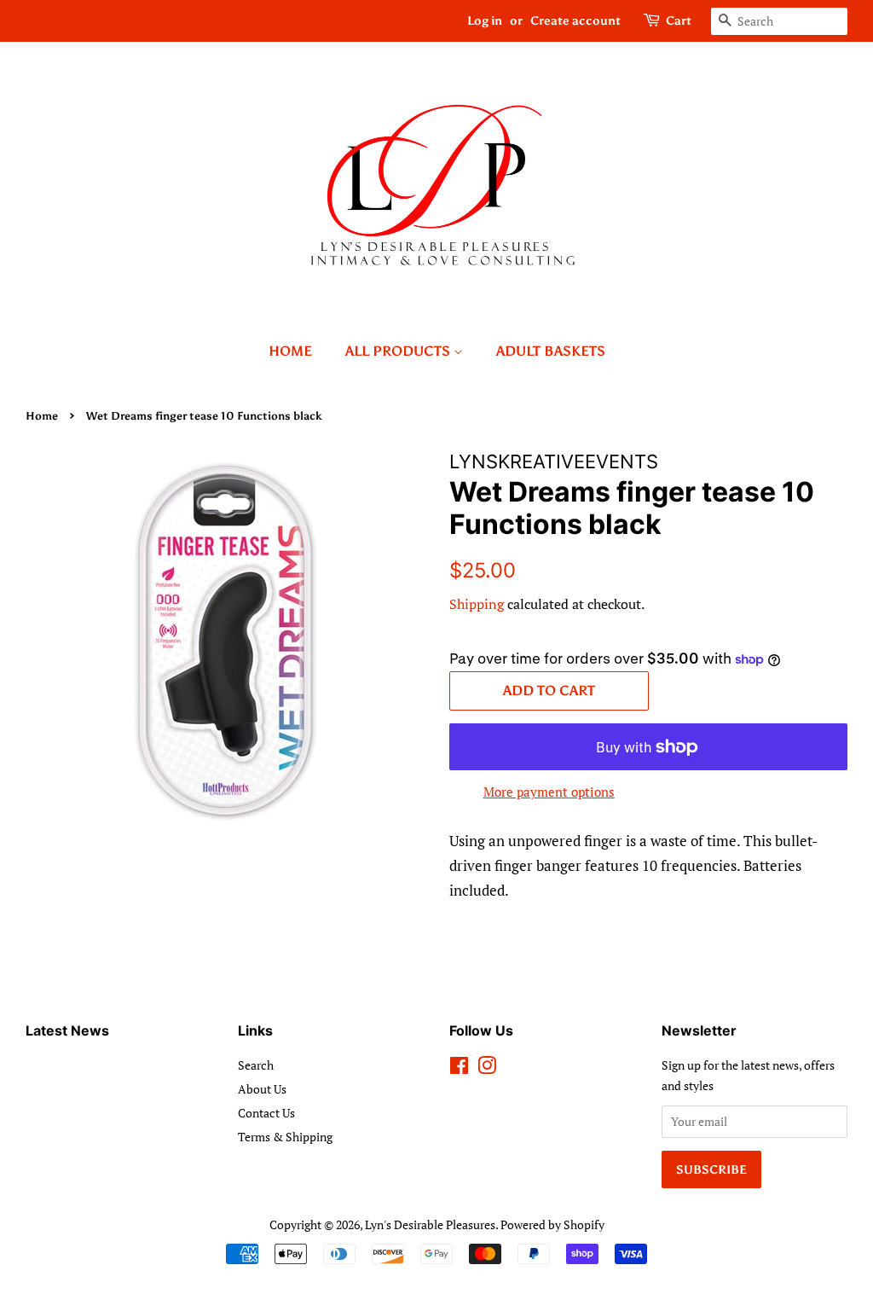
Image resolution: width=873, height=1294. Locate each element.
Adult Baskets (550, 351)
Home (290, 351)
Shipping (476, 604)
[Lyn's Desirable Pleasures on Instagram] (486, 1068)
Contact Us (266, 1113)
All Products (399, 351)
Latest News (67, 1030)
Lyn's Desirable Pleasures (430, 1224)
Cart (678, 21)
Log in (484, 21)
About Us (262, 1089)
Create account (575, 21)
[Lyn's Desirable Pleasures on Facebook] (459, 1068)
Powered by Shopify (552, 1224)
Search (256, 1065)
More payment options (549, 791)
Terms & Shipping (285, 1137)
